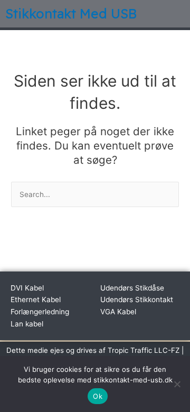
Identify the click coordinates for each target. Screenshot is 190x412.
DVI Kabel (27, 288)
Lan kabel (27, 324)
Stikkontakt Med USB (71, 13)
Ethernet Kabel (36, 299)
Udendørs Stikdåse (132, 288)
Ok (97, 396)
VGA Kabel (118, 311)
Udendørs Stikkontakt (136, 299)
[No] (177, 384)
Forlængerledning (40, 311)
